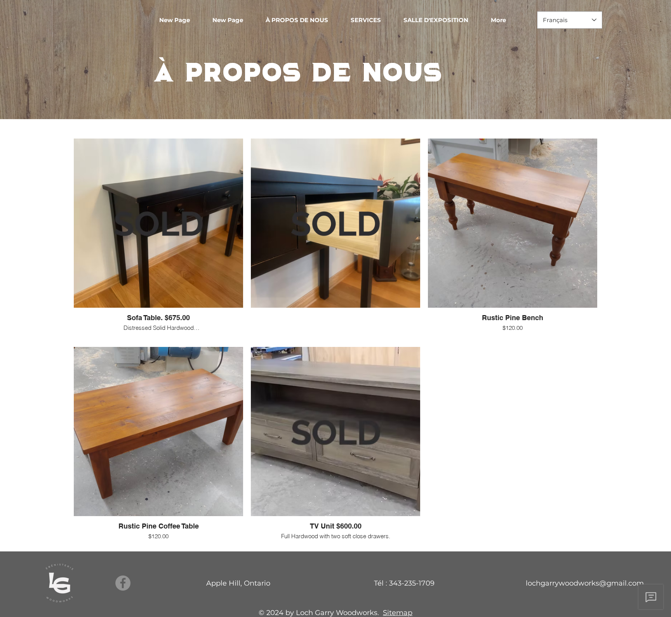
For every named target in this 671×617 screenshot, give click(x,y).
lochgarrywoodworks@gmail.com (585, 583)
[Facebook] (122, 583)
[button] (371, 20)
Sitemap (397, 612)
